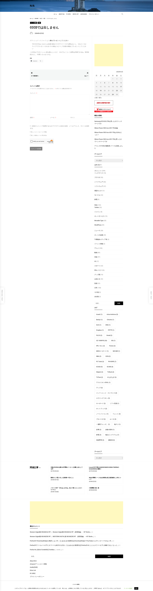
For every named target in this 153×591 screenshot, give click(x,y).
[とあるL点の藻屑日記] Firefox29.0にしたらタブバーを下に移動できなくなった (92, 545)
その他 (96, 292)
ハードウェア (98, 182)
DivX (98, 325)
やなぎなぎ (111, 377)
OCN (108, 356)
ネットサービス (99, 216)
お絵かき (97, 279)
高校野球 (100, 440)
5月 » (100, 98)
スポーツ (97, 266)
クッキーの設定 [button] (128, 588)
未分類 (96, 296)
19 (100, 90)
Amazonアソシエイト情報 (38, 564)
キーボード (101, 403)
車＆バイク (98, 270)
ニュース (97, 230)
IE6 (113, 340)
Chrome (110, 319)
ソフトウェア (98, 186)
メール (53, 117)
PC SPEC (68, 14)
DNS (108, 325)
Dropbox (100, 330)
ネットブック (101, 408)
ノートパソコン (102, 414)
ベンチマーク (98, 173)
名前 (32, 117)
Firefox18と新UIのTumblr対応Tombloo (42, 549)
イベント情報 (98, 244)
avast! (99, 314)
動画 (95, 252)
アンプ (99, 388)
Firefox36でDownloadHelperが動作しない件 (44, 541)
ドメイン (97, 212)
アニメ (96, 248)
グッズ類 (97, 274)
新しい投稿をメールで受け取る (39, 135)
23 (117, 90)
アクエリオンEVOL (103, 382)
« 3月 (96, 98)
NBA (98, 356)
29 (113, 94)
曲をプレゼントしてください (59, 40)
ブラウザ (97, 177)
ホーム (55, 14)
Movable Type (98, 220)
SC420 (99, 367)
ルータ (113, 419)
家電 (95, 199)
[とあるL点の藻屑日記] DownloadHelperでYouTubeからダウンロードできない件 (85, 541)
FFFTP (111, 330)
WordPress (97, 225)
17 (121, 87)
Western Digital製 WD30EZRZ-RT (40, 536)
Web (95, 205)
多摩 (98, 429)
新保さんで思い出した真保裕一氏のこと (62, 477)
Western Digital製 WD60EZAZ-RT (40, 532)
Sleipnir (99, 372)
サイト (72, 117)
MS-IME (116, 351)
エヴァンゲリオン (103, 398)
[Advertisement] (108, 55)
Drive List (76, 14)
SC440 (110, 367)
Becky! (99, 319)
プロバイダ (101, 419)
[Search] (122, 14)
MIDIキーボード (102, 351)
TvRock (110, 372)
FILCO (99, 335)
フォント (116, 414)
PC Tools (100, 361)
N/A (32, 5)
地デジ (117, 424)
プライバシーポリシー (94, 14)
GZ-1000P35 (101, 340)
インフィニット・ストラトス (106, 393)
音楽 (39, 22)
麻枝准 (111, 440)
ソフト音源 (114, 403)
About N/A (61, 14)
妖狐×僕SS (110, 429)
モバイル (97, 195)
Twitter (96, 207)
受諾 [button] (136, 588)
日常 (95, 288)
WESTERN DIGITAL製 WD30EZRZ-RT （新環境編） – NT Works (73, 536)
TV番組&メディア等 (100, 239)
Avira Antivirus (112, 314)
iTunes (112, 346)
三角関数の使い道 (94, 488)
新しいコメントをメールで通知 (39, 132)
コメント (33, 93)
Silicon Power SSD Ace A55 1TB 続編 (106, 128)
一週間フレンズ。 (103, 424)
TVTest (99, 377)
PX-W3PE (112, 361)
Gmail (109, 335)
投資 (95, 283)
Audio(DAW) (83, 14)
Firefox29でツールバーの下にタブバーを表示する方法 (47, 545)
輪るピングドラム (112, 435)
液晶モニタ (98, 190)
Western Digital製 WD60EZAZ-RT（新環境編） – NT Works (71, 532)
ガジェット (98, 171)
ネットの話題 (33, 22)
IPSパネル (100, 346)
